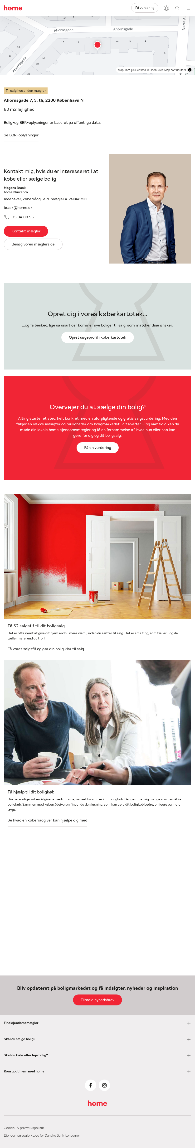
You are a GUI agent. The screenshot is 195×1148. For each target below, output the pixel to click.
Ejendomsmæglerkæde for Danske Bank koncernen (42, 1135)
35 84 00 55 (23, 217)
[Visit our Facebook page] (90, 1085)
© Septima (139, 70)
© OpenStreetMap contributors (166, 70)
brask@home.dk (18, 208)
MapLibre (124, 70)
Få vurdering (144, 8)
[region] (97, 45)
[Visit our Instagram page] (104, 1085)
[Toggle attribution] (190, 70)
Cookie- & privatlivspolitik (24, 1128)
